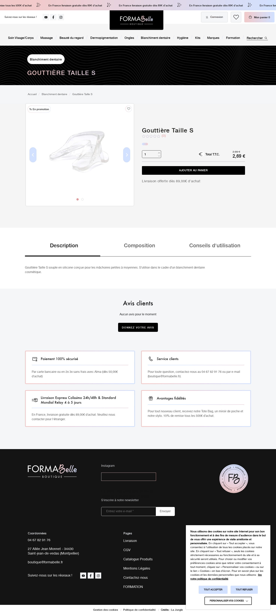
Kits (197, 37)
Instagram (108, 466)
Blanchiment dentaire (155, 37)
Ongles (129, 37)
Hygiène (182, 37)
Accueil (32, 94)
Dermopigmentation (104, 37)
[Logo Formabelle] (136, 20)
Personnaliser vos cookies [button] (227, 601)
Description (64, 245)
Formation (233, 37)
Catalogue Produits (138, 559)
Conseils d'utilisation (214, 245)
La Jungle (177, 609)
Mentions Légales (136, 568)
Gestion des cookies (105, 609)
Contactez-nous (135, 577)
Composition (139, 245)
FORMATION (133, 587)
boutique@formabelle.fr (45, 562)
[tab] (62, 248)
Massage (46, 37)
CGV (126, 550)
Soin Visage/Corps (21, 37)
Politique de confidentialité (139, 609)
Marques (213, 37)
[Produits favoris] (236, 17)
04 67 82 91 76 (39, 540)
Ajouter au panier (193, 170)
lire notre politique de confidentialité (226, 577)
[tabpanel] (80, 147)
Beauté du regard (72, 37)
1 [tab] (77, 199)
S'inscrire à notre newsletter (120, 500)
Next (126, 160)
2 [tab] (82, 199)
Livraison (130, 541)
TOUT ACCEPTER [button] (213, 590)
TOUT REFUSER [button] (244, 590)
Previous (33, 160)
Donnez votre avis (138, 327)
